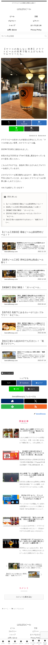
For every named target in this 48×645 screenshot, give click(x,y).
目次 (9, 197)
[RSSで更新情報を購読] (35, 406)
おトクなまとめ (8, 373)
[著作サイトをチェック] (12, 401)
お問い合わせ (12, 638)
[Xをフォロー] (35, 401)
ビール (12, 628)
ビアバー (35, 631)
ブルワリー (12, 631)
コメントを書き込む (24, 597)
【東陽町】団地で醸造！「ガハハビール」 (20, 210)
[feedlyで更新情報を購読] (12, 406)
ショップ (12, 634)
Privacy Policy (35, 638)
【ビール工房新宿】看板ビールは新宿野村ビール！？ (24, 204)
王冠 (35, 628)
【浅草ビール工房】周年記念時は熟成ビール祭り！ (23, 207)
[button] (46, 36)
